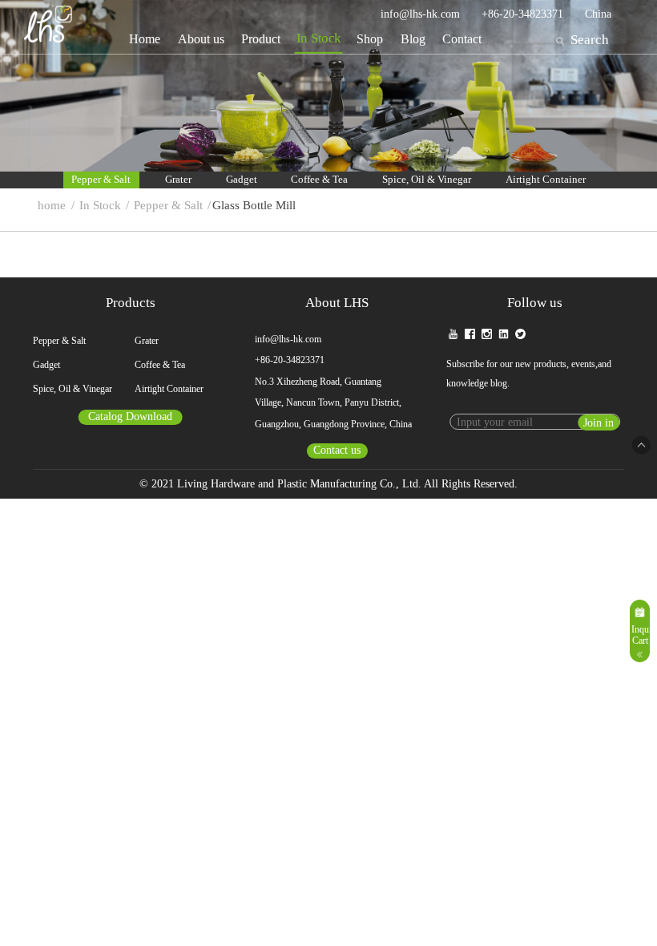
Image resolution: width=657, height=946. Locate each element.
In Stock (318, 38)
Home (144, 39)
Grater (178, 179)
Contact (462, 39)
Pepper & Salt (101, 179)
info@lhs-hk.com (420, 14)
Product (260, 39)
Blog (413, 39)
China (598, 14)
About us (201, 39)
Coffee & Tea (319, 179)
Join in (598, 423)
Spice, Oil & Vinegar (426, 179)
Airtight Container (546, 179)
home (52, 205)
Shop (370, 39)
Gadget (241, 179)
